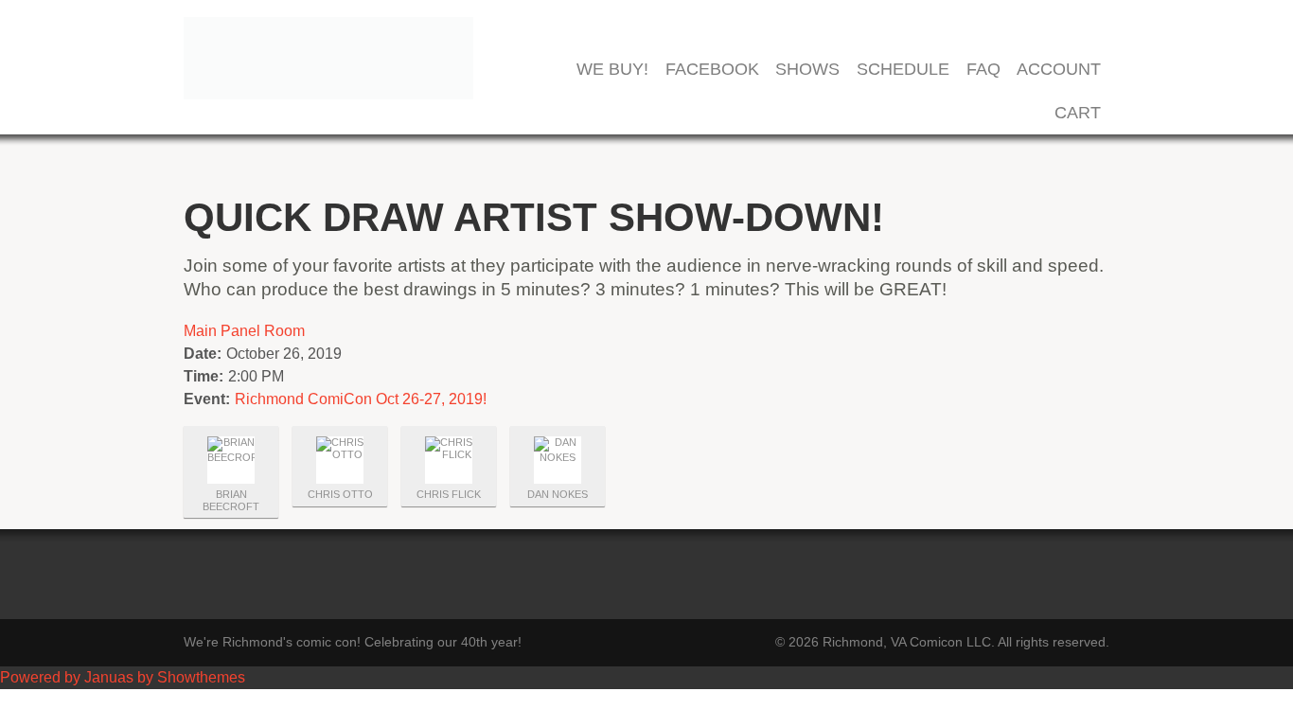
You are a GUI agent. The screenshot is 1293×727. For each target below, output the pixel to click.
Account (1059, 70)
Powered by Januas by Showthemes (122, 677)
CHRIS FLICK (448, 494)
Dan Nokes (557, 494)
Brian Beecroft (231, 499)
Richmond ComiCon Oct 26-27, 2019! (361, 399)
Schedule (903, 70)
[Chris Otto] (340, 460)
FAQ (983, 70)
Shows (807, 70)
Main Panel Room (244, 331)
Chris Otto (340, 494)
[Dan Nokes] (557, 460)
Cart (1077, 113)
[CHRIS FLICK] (448, 460)
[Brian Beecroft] (231, 460)
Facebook (712, 70)
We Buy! (612, 70)
